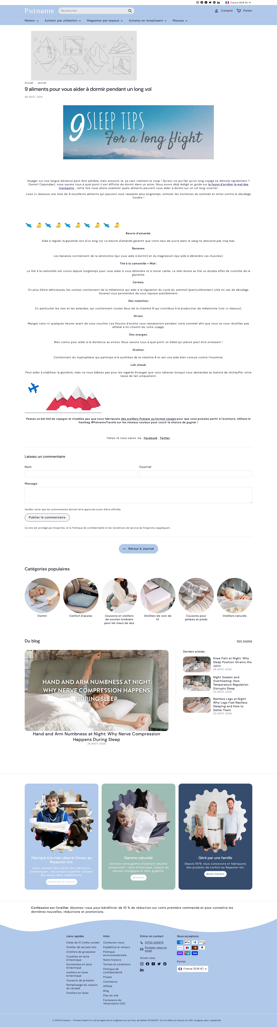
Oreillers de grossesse (81, 952)
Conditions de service (126, 527)
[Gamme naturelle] (138, 820)
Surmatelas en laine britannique (79, 966)
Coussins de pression (80, 980)
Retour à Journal (140, 549)
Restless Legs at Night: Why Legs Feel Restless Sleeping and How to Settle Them (230, 704)
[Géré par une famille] (215, 820)
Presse (107, 977)
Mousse (179, 20)
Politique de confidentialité (88, 527)
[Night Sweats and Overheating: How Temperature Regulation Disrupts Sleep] (197, 683)
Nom (28, 467)
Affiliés (107, 986)
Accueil (29, 82)
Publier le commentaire (47, 517)
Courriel (145, 467)
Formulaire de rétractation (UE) (114, 1001)
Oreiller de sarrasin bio (81, 947)
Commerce (110, 981)
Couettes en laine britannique (77, 958)
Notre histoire (215, 874)
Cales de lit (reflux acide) (83, 942)
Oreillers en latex (77, 993)
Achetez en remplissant (146, 20)
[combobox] (96, 11)
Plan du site (110, 995)
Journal (42, 82)
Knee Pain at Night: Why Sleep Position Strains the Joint (232, 662)
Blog (106, 991)
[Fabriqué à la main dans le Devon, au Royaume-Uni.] (61, 820)
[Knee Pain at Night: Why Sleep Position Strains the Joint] (197, 664)
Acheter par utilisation (61, 20)
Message (31, 484)
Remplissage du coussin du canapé (82, 986)
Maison (30, 20)
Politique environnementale (115, 953)
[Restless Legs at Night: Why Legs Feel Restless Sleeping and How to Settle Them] (197, 705)
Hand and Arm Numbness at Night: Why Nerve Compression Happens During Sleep (96, 736)
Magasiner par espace (103, 20)
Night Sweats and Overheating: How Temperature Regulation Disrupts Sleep (230, 682)
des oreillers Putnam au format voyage (148, 419)
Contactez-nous (113, 942)
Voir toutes (244, 641)
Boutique (138, 877)
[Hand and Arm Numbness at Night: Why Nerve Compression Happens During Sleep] (96, 690)
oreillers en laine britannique (77, 974)
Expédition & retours (61, 881)
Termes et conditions (117, 964)
